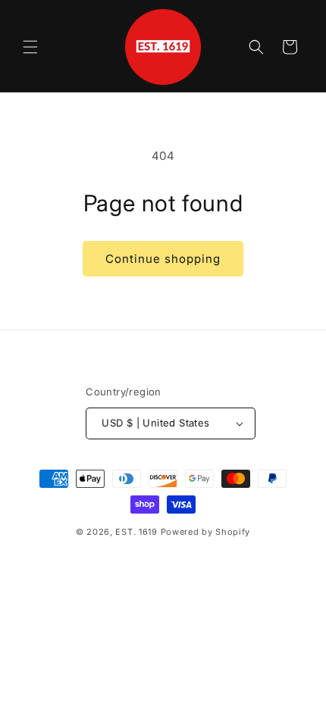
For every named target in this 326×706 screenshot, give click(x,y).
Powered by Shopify (206, 531)
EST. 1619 (136, 531)
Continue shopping (163, 258)
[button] (30, 47)
